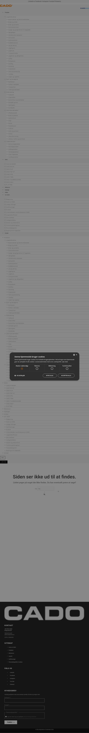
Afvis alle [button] (49, 375)
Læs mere (65, 362)
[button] (20, 376)
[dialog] (44, 366)
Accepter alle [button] (66, 375)
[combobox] (74, 355)
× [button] (76, 354)
